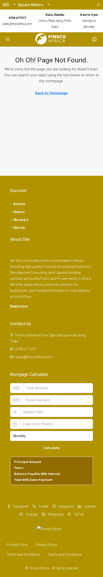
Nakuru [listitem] (19, 212)
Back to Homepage (51, 93)
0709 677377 (17, 18)
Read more (19, 306)
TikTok (78, 514)
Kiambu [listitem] (19, 204)
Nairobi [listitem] (19, 228)
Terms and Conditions (23, 554)
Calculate (51, 448)
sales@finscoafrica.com (17, 24)
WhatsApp (55, 514)
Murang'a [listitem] (20, 220)
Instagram (66, 506)
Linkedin (89, 506)
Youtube (31, 514)
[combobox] (51, 436)
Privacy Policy (17, 545)
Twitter (43, 506)
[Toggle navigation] (98, 5)
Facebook (20, 506)
